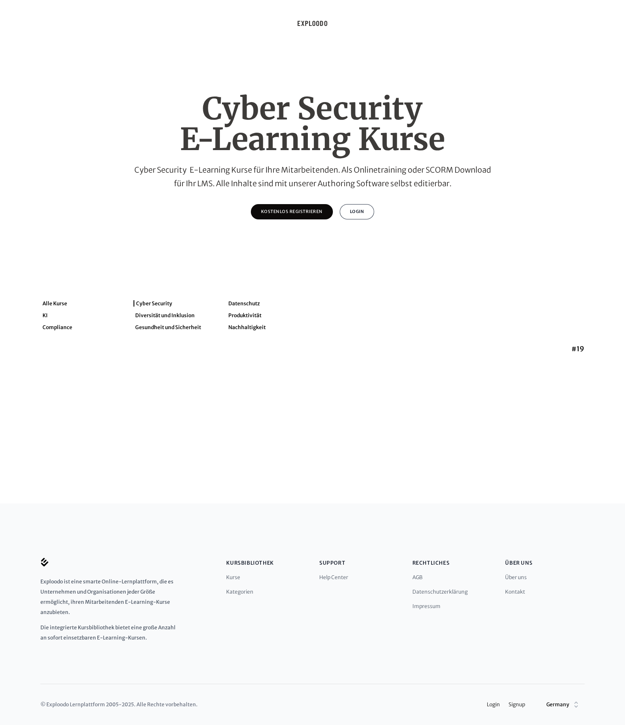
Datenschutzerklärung (440, 592)
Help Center (333, 577)
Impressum (426, 606)
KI (45, 315)
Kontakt (515, 592)
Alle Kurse (55, 303)
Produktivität (244, 315)
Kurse (233, 577)
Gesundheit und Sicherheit (168, 327)
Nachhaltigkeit (247, 327)
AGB (417, 577)
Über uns (516, 577)
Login (357, 211)
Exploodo (312, 23)
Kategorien (239, 592)
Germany (557, 704)
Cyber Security (154, 303)
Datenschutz (244, 303)
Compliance (57, 327)
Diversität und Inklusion (165, 315)
